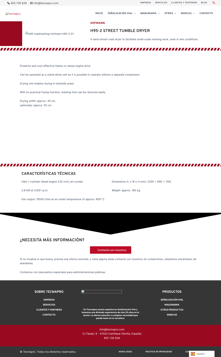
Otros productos (171, 309)
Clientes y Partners (49, 309)
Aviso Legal (126, 351)
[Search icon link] (213, 3)
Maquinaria (172, 304)
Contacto (48, 314)
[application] (134, 13)
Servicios (49, 304)
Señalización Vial (172, 299)
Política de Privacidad (159, 351)
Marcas (172, 314)
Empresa (49, 299)
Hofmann (97, 23)
